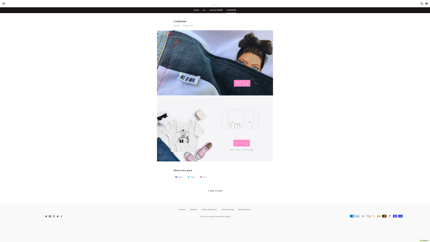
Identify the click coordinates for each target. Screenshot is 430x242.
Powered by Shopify (222, 216)
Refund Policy (245, 210)
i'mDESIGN (231, 10)
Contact (193, 210)
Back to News (216, 191)
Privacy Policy (228, 210)
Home (196, 10)
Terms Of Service (209, 210)
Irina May (210, 216)
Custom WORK (216, 10)
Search (182, 210)
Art (204, 10)
